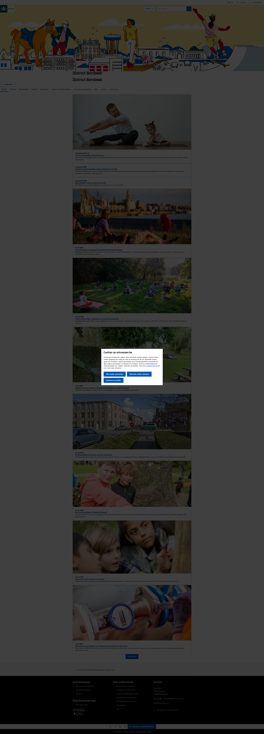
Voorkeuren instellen (113, 380)
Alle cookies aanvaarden (114, 374)
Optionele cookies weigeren (139, 374)
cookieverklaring (151, 366)
